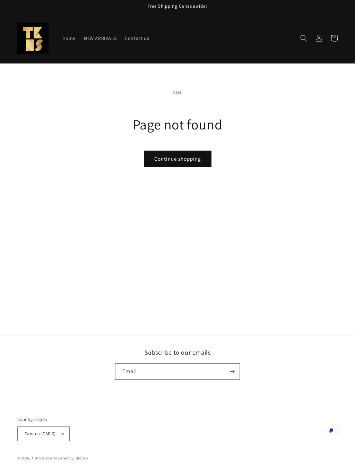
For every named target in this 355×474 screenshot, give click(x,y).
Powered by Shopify (70, 458)
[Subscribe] (232, 371)
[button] (303, 38)
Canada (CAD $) (40, 434)
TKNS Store (42, 458)
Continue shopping (177, 158)
